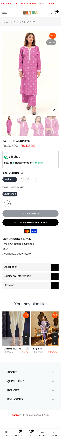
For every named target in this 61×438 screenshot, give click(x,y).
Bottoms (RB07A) (12, 349)
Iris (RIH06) (38, 349)
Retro (15, 415)
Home (5, 22)
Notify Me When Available (30, 222)
